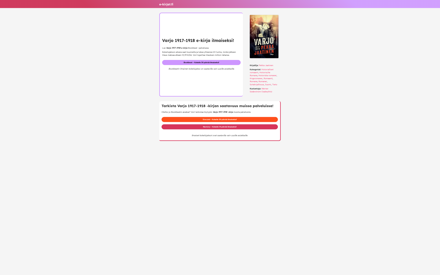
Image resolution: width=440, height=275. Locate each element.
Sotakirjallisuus (257, 84)
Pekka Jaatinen (266, 65)
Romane (253, 81)
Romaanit (268, 78)
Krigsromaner (256, 78)
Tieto (274, 84)
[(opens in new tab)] (264, 36)
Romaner (262, 81)
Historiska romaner (267, 75)
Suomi (268, 84)
